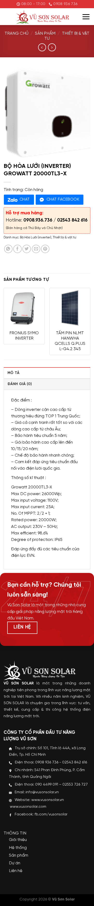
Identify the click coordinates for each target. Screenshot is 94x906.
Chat (25, 199)
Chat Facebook (63, 199)
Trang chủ (16, 33)
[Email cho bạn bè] (36, 249)
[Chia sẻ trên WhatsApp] (8, 249)
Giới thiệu (18, 840)
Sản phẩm (45, 33)
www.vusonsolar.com (28, 807)
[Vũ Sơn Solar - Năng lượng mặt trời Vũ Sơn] (42, 16)
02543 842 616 (72, 220)
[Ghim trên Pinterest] (45, 249)
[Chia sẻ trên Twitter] (26, 249)
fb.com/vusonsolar (50, 814)
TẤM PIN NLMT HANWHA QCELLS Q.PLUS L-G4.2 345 (70, 341)
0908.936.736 (37, 220)
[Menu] (86, 16)
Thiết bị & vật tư (64, 237)
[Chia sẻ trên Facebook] (17, 249)
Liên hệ (15, 871)
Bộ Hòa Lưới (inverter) (35, 237)
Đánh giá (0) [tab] (19, 384)
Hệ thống (18, 848)
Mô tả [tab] (13, 373)
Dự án (14, 863)
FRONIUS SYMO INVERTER (24, 336)
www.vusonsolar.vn (47, 800)
